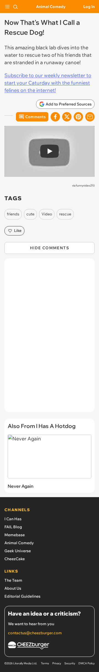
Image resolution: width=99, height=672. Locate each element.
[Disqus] (49, 338)
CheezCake (14, 558)
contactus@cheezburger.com (35, 632)
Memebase (14, 534)
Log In (89, 6)
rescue (65, 214)
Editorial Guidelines (22, 596)
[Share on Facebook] (55, 116)
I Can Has (12, 518)
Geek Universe (17, 550)
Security (69, 663)
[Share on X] (67, 116)
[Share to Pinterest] (78, 116)
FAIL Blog (13, 526)
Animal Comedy (50, 6)
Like (17, 230)
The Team (13, 580)
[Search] (15, 6)
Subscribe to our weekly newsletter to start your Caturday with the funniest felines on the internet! (47, 82)
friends (13, 214)
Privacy (56, 663)
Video (47, 214)
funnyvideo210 (85, 185)
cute (30, 214)
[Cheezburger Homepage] (49, 646)
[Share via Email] (90, 116)
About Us (12, 588)
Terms (45, 663)
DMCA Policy (86, 663)
